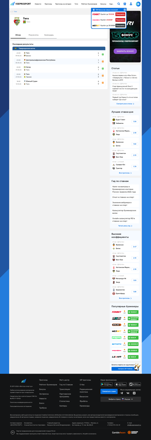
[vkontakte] (127, 393)
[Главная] (11, 11)
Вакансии (84, 397)
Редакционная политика (86, 390)
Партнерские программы (65, 395)
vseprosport (20, 4)
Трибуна (43, 408)
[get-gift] (124, 4)
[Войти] (131, 3)
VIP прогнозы (85, 380)
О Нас (82, 385)
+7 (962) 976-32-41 (113, 425)
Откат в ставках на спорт (123, 197)
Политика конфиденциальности (21, 402)
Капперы (63, 406)
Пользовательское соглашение (21, 406)
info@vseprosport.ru (134, 425)
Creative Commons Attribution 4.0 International (57, 415)
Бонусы (103, 4)
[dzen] (134, 393)
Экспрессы (44, 394)
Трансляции (64, 389)
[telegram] (121, 393)
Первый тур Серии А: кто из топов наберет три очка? (125, 97)
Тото (76, 4)
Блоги (41, 403)
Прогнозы (48, 4)
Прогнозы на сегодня (63, 4)
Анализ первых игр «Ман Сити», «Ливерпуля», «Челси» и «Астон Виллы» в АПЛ (125, 77)
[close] (124, 9)
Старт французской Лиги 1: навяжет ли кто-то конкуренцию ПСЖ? (125, 88)
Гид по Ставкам (66, 385)
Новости (38, 4)
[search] (119, 4)
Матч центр (64, 380)
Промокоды (85, 406)
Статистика (64, 401)
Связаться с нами (109, 391)
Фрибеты (84, 401)
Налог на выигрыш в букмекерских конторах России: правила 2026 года (124, 189)
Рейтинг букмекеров (89, 4)
